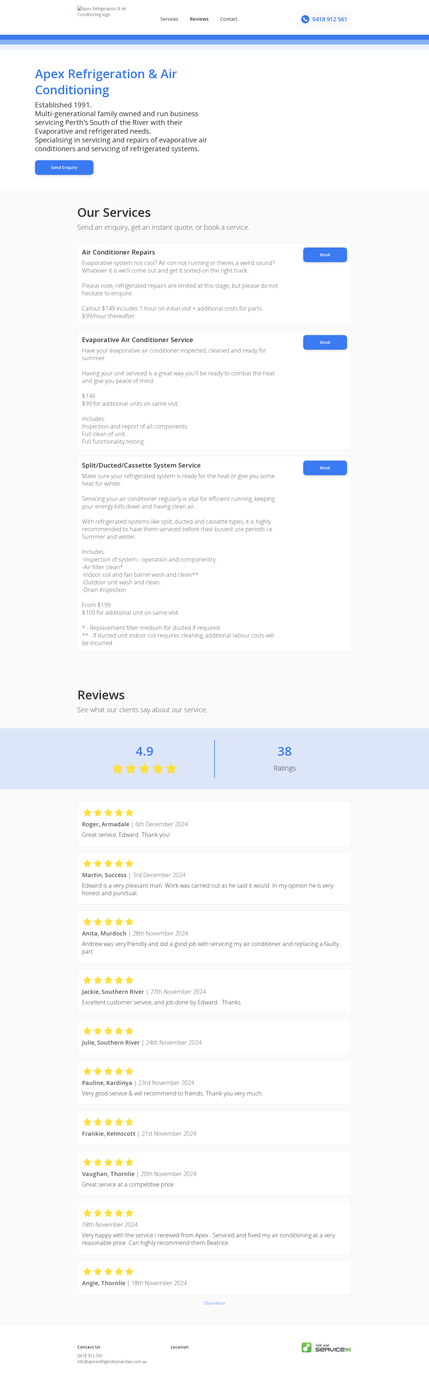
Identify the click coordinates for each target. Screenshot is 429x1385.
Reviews (199, 19)
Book (325, 254)
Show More (214, 1303)
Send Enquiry (64, 167)
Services (169, 19)
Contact (228, 19)
